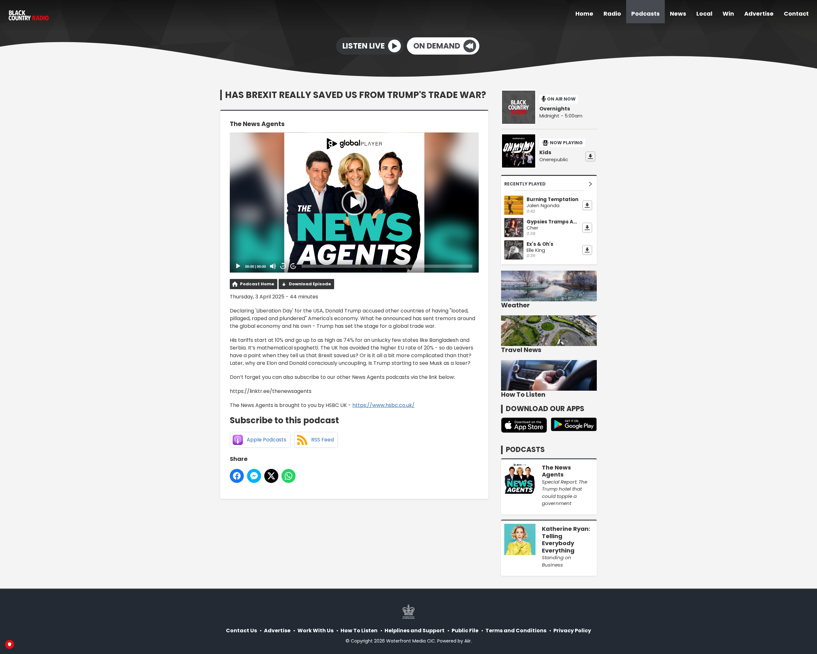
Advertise (759, 14)
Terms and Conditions (515, 630)
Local (704, 14)
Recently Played (525, 184)
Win (728, 14)
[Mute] (273, 266)
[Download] (590, 156)
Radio (612, 14)
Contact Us (241, 630)
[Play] (238, 266)
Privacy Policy (572, 630)
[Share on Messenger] (254, 476)
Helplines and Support (415, 630)
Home (584, 14)
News (678, 14)
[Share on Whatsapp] (288, 476)
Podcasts (645, 14)
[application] (354, 202)
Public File (465, 630)
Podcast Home (257, 284)
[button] (354, 202)
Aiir (467, 641)
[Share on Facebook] (237, 476)
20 (283, 266)
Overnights (554, 109)
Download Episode (310, 284)
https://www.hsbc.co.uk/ (383, 405)
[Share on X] (271, 476)
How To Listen (359, 630)
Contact (796, 14)
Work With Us (315, 630)
